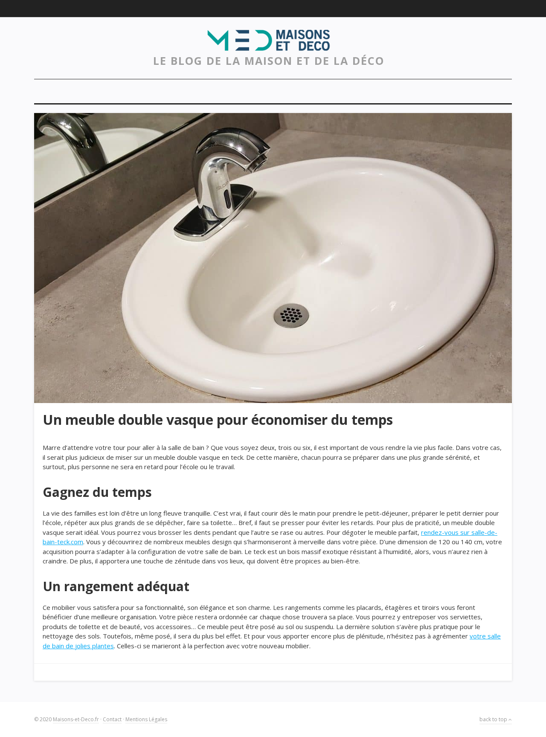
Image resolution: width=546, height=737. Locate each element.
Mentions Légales (146, 719)
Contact (112, 719)
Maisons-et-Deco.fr (76, 719)
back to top (493, 719)
